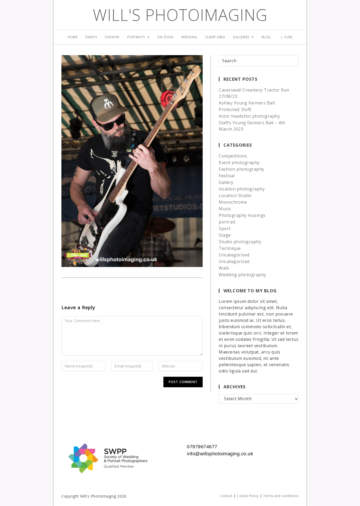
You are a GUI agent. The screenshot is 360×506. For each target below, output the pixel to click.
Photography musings (242, 215)
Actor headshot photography (249, 116)
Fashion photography (241, 169)
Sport (225, 228)
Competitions (233, 156)
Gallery (226, 182)
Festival (227, 176)
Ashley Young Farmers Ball (247, 103)
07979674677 (202, 446)
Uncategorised (234, 255)
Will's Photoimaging (180, 15)
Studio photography (240, 242)
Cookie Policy (248, 496)
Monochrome (233, 202)
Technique (230, 248)
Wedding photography (242, 275)
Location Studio (235, 195)
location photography (242, 189)
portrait (227, 222)
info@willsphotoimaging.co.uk (220, 453)
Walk (224, 268)
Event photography (239, 162)
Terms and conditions (281, 496)
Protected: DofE (235, 109)
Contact (226, 496)
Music (225, 209)
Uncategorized (234, 261)
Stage (225, 235)
